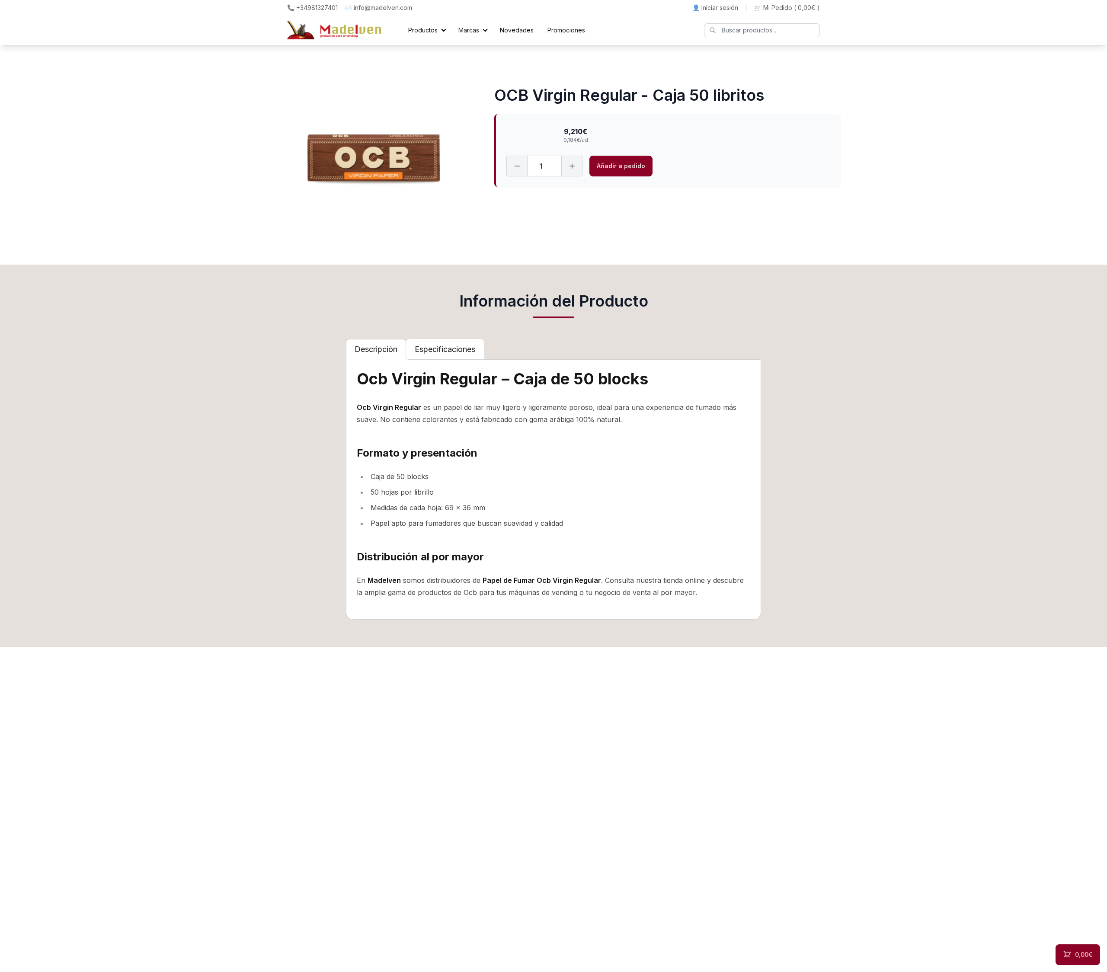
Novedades (517, 30)
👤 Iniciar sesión (715, 7)
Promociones (566, 30)
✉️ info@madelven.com (378, 7)
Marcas (468, 30)
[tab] (376, 349)
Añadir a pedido (621, 165)
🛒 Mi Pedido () (787, 7)
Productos (423, 30)
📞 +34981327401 (312, 7)
